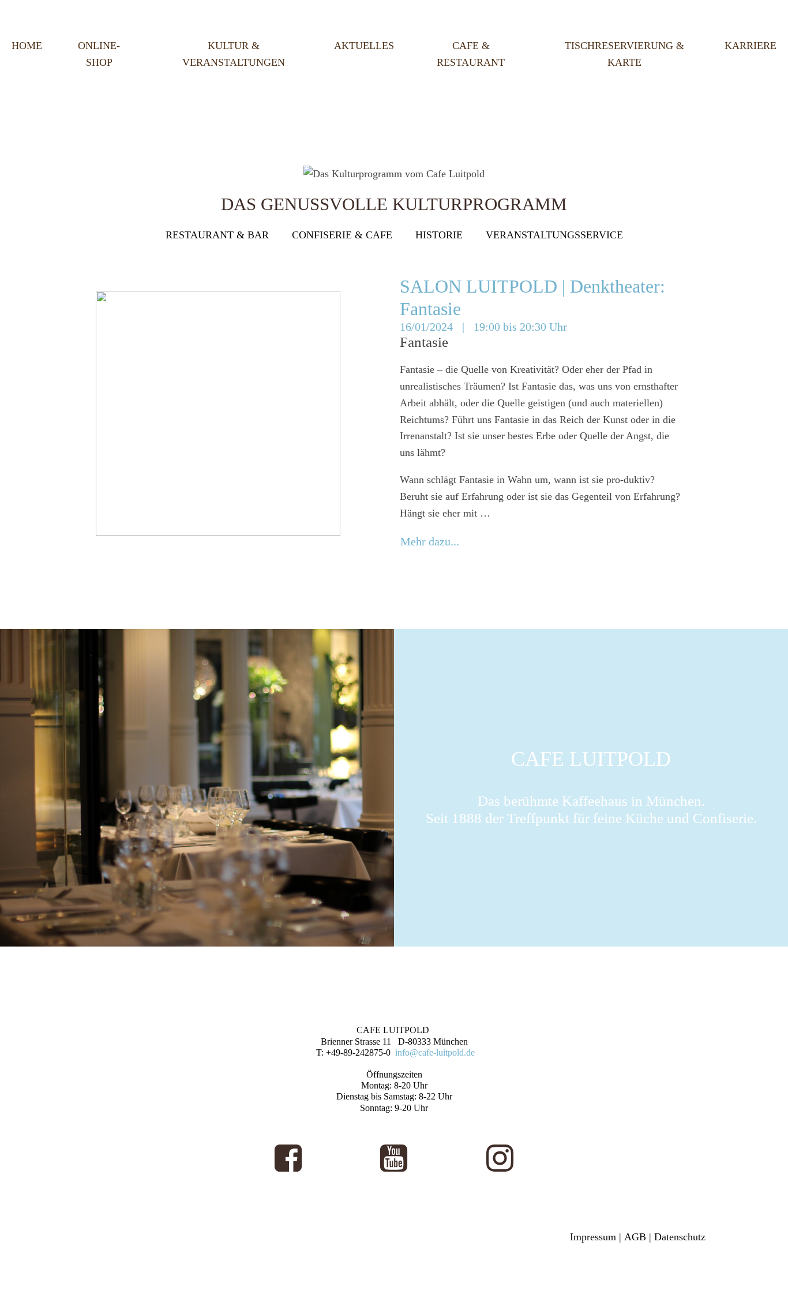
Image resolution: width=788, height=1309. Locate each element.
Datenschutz (680, 1237)
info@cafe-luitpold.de (435, 1052)
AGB (635, 1237)
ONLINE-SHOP (99, 54)
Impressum (593, 1237)
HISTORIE (439, 235)
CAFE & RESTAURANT (471, 54)
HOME (27, 45)
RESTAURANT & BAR (217, 235)
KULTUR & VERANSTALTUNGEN (233, 54)
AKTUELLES (364, 45)
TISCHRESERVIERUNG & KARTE (624, 54)
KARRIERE (750, 45)
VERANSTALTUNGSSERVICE (554, 235)
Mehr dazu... (429, 541)
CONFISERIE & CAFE (342, 235)
